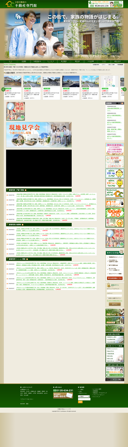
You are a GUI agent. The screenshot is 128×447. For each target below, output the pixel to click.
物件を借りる (110, 361)
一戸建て (81, 389)
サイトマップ (96, 396)
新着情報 (95, 391)
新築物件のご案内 (111, 337)
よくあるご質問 (97, 389)
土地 (80, 391)
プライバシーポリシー (98, 394)
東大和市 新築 (24, 403)
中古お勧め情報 (111, 342)
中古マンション (83, 393)
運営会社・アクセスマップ (100, 393)
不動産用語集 (110, 353)
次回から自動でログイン (115, 298)
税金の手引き (110, 351)
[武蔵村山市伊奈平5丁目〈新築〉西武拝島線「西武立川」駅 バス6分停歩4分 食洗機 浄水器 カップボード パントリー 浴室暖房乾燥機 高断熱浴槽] (13, 81)
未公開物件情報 (111, 339)
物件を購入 (110, 356)
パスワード (109, 293)
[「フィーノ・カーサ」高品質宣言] (114, 320)
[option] (13, 88)
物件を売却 (110, 358)
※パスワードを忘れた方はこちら (114, 300)
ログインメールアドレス (113, 288)
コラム (22, 401)
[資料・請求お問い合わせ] (114, 370)
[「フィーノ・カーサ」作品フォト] (114, 312)
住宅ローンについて (112, 348)
